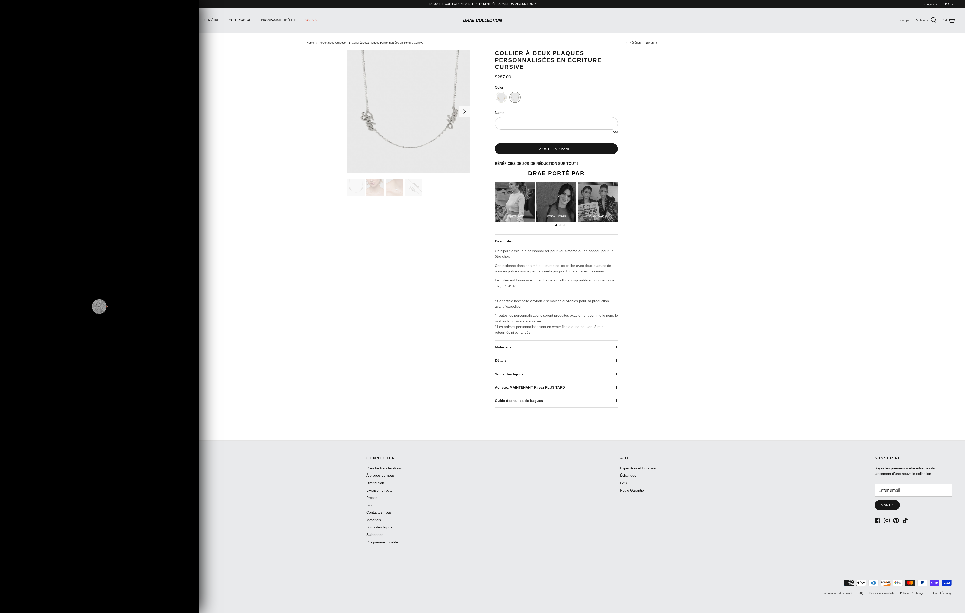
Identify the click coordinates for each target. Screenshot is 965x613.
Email (122, 289)
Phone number (131, 307)
